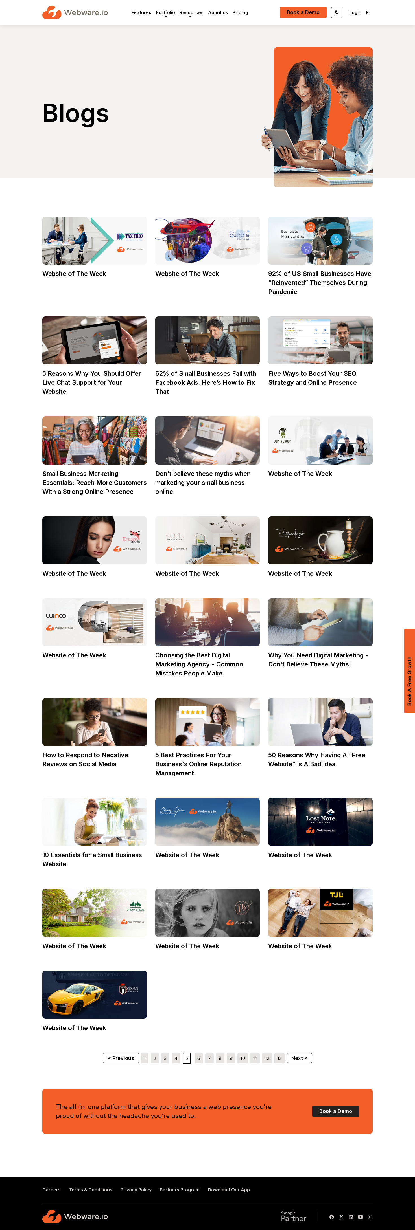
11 (255, 1058)
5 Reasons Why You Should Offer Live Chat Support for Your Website (91, 382)
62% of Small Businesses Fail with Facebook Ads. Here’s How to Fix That (205, 382)
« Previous (121, 1058)
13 (279, 1058)
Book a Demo (303, 12)
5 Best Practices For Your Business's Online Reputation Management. (198, 764)
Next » (299, 1058)
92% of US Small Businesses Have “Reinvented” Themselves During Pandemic (319, 282)
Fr (368, 12)
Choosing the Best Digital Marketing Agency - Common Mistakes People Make (199, 664)
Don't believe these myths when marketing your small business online (203, 482)
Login (355, 12)
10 (242, 1058)
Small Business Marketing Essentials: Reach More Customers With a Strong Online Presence (94, 482)
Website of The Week (74, 273)
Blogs (75, 113)
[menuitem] (141, 12)
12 (267, 1058)
